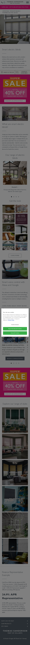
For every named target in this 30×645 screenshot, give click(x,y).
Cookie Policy (11, 320)
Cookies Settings (15, 324)
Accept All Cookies (15, 333)
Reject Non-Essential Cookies (15, 328)
